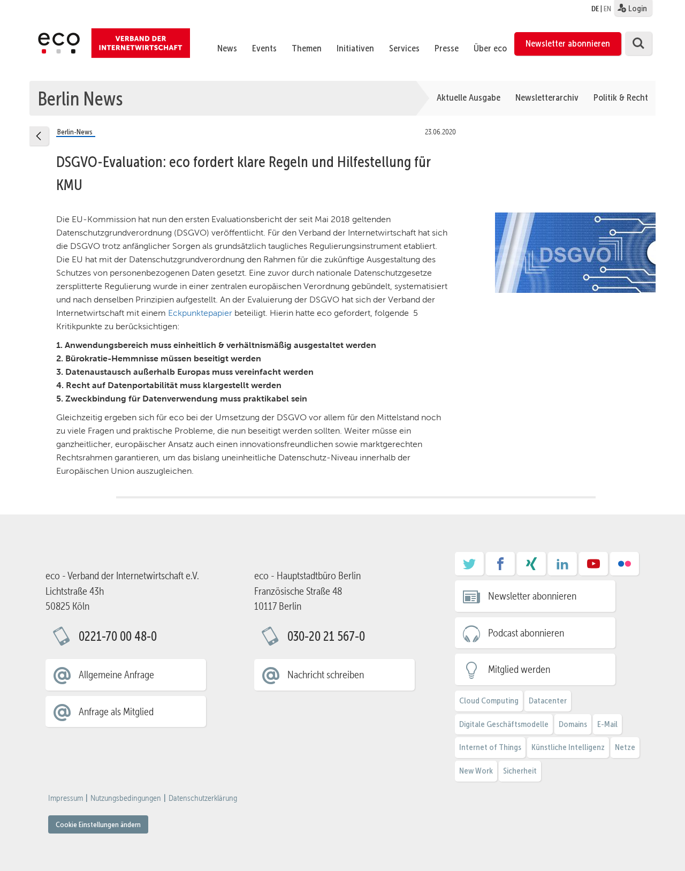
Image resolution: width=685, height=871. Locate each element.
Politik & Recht (620, 97)
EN (607, 8)
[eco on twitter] (469, 567)
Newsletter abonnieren (568, 43)
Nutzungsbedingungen (125, 798)
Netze (625, 747)
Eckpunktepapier (200, 312)
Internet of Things (490, 747)
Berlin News (80, 98)
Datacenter (548, 700)
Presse (447, 48)
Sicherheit (520, 770)
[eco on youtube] (593, 567)
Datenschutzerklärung (203, 798)
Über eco (490, 48)
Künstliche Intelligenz (568, 747)
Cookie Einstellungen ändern (98, 824)
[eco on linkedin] (562, 567)
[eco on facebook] (500, 567)
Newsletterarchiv (547, 97)
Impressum (65, 798)
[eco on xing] (531, 567)
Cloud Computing (489, 700)
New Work (476, 770)
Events (264, 48)
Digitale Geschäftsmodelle (504, 724)
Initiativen (355, 48)
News (227, 48)
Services (404, 48)
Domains (573, 724)
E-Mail (607, 724)
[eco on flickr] (624, 567)
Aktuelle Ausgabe (468, 97)
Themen (307, 48)
